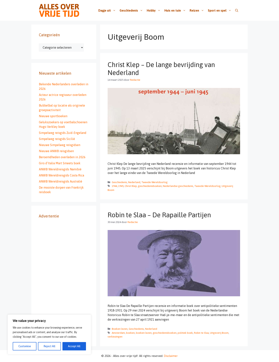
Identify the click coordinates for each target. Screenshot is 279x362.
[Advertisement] (64, 282)
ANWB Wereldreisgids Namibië (60, 169)
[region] (49, 334)
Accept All (74, 346)
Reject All (49, 346)
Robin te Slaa (201, 332)
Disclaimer (171, 355)
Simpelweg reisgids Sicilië (57, 139)
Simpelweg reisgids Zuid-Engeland (62, 132)
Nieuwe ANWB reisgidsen (56, 151)
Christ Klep (131, 185)
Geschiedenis (129, 10)
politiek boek (185, 332)
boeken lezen (144, 332)
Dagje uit (104, 10)
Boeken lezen (120, 328)
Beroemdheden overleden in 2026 (62, 157)
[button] (236, 10)
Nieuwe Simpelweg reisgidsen (59, 145)
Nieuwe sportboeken (53, 116)
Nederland (134, 182)
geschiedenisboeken (150, 185)
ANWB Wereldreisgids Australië (60, 181)
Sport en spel (217, 10)
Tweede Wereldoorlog (154, 182)
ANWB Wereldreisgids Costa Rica (61, 175)
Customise (24, 346)
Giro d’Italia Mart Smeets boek (59, 163)
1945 (121, 185)
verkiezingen (115, 336)
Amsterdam (118, 332)
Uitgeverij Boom (219, 332)
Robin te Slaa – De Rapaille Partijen (159, 215)
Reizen (194, 10)
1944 (114, 185)
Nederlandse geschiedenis (178, 185)
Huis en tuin (172, 10)
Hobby (151, 10)
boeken (130, 332)
